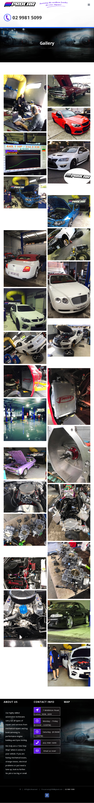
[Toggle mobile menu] (89, 4)
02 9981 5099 (27, 17)
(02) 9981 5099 (49, 743)
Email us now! (49, 751)
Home (43, 48)
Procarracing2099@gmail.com (51, 789)
